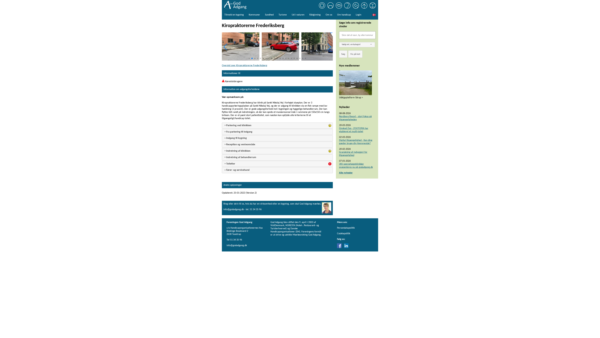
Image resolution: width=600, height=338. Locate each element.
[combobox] (357, 44)
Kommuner (254, 15)
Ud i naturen (298, 15)
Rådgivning (315, 15)
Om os (329, 15)
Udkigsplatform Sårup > (351, 97)
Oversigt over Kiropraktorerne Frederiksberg (244, 65)
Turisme (283, 15)
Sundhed (269, 15)
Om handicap (344, 15)
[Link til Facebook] (340, 247)
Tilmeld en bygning (234, 15)
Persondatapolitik (346, 228)
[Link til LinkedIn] (346, 247)
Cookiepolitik (343, 233)
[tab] (277, 126)
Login (358, 15)
